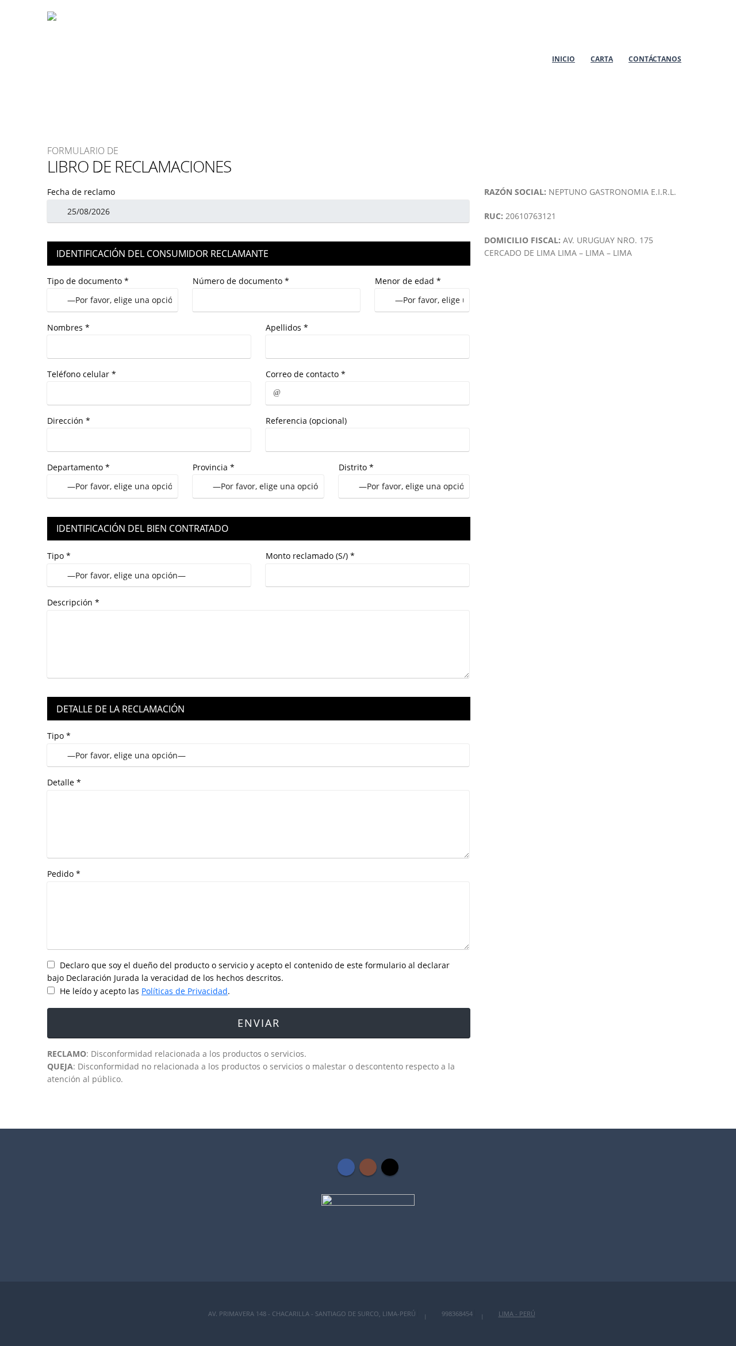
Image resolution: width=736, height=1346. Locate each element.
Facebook (346, 1167)
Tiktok (389, 1167)
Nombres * (68, 327)
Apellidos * (287, 327)
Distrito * (356, 467)
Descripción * (73, 602)
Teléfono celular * (81, 374)
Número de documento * (241, 280)
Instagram (368, 1167)
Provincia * (214, 467)
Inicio (563, 59)
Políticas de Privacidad (184, 990)
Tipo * (59, 555)
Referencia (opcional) (306, 420)
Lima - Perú (517, 1313)
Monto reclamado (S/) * (310, 555)
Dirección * (68, 420)
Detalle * (64, 782)
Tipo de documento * (88, 280)
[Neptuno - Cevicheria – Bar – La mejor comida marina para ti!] (94, 58)
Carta (602, 59)
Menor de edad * (408, 280)
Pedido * (63, 873)
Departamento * (78, 467)
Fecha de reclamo (81, 191)
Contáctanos (654, 59)
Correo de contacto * (306, 374)
